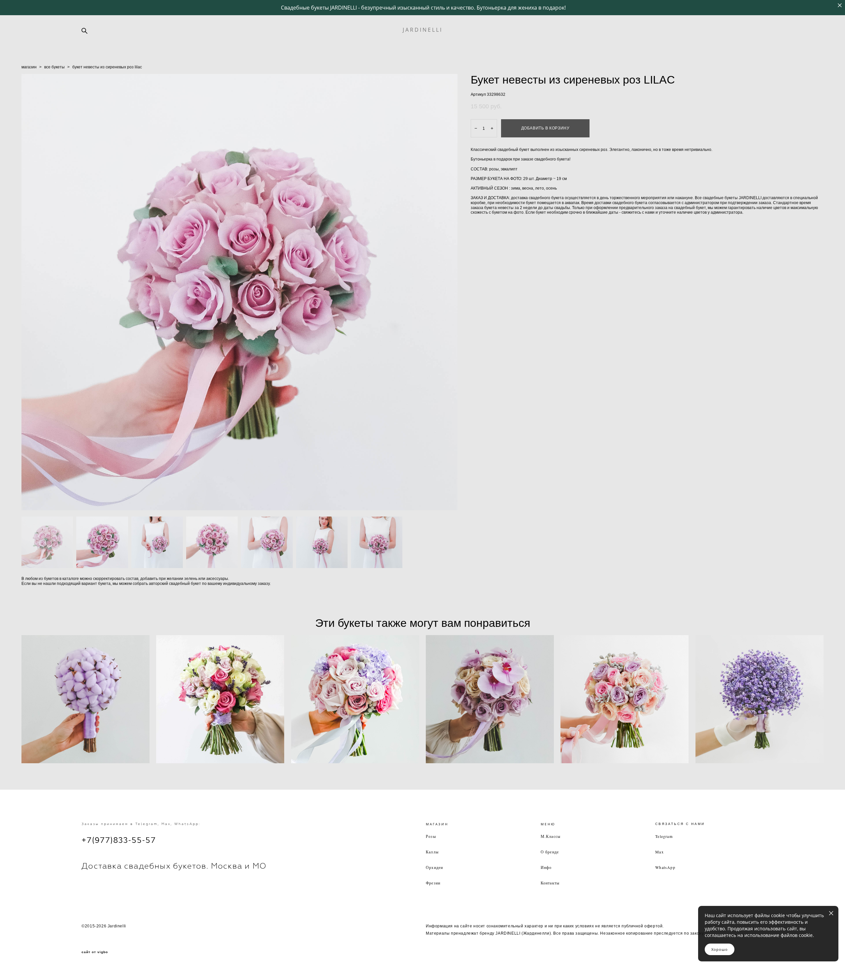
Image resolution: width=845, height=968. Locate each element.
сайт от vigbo (95, 952)
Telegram (664, 836)
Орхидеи (434, 867)
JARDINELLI (423, 29)
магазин (29, 67)
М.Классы (551, 836)
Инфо (546, 867)
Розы (431, 836)
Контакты (550, 882)
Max (659, 851)
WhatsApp (665, 867)
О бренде (550, 851)
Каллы (432, 851)
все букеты (54, 67)
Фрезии (433, 882)
